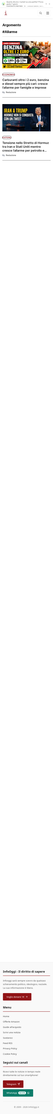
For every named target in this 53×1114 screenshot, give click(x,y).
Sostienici (8, 1037)
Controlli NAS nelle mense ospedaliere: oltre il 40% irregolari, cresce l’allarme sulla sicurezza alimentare (24, 822)
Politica (12, 256)
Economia (9, 74)
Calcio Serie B (10, 689)
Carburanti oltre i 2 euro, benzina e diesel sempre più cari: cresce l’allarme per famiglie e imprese (25, 83)
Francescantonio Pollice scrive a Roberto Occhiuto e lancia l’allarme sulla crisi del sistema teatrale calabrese (11, 238)
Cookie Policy (10, 1053)
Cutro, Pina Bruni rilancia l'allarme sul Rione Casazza (14, 265)
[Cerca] (41, 13)
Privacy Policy (10, 1048)
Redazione (11, 92)
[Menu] (48, 13)
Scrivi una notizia (11, 1032)
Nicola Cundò (12, 394)
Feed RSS (7, 1043)
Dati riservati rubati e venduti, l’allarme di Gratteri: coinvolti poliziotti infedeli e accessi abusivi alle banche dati (23, 510)
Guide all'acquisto (12, 1027)
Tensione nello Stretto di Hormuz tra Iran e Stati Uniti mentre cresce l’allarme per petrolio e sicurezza (25, 146)
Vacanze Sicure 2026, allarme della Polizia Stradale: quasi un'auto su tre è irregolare (23, 322)
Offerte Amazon (11, 1021)
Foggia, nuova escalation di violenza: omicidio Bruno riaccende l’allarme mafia (21, 573)
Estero (7, 137)
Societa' (7, 875)
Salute (11, 195)
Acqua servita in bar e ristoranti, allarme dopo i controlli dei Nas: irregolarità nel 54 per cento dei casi (14, 203)
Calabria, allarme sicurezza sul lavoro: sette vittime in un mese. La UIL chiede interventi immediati (25, 448)
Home (6, 1016)
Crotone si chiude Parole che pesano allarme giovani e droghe (25, 883)
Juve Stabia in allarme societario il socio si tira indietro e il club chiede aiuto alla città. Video (26, 698)
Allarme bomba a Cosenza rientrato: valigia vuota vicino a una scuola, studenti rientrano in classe (25, 635)
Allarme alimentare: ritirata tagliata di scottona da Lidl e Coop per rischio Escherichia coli (26, 760)
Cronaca (7, 230)
